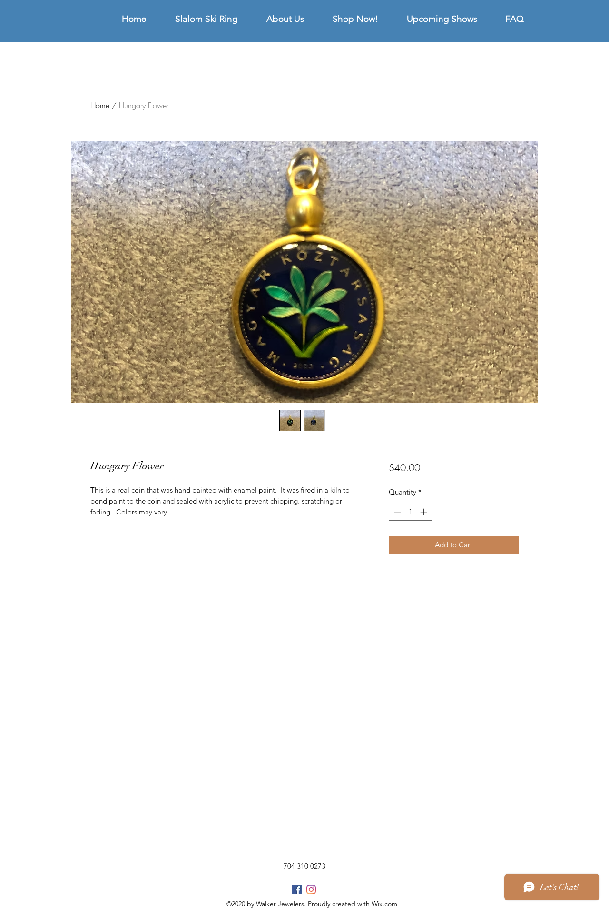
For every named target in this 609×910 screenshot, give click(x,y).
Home (99, 105)
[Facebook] (297, 889)
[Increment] (424, 512)
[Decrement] (396, 512)
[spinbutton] (410, 512)
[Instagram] (311, 889)
